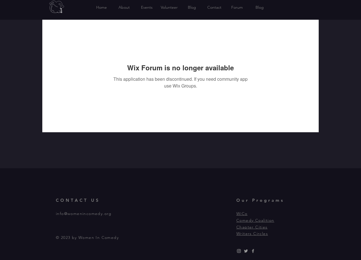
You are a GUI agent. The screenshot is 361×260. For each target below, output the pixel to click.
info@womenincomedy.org (84, 213)
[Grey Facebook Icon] (253, 251)
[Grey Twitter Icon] (245, 251)
